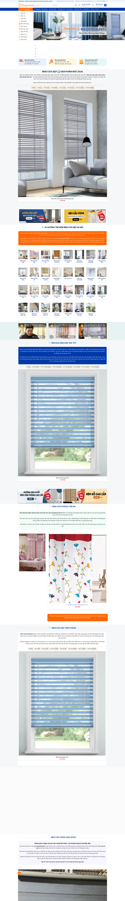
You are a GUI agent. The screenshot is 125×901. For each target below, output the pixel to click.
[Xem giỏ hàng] (105, 5)
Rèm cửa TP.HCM (91, 314)
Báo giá (92, 9)
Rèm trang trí (61, 9)
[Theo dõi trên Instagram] (96, 1)
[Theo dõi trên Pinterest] (100, 1)
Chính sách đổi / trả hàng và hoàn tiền (65, 1)
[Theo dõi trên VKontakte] (105, 1)
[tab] (33, 88)
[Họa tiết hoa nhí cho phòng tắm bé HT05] (77, 568)
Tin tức (97, 9)
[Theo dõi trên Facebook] (94, 1)
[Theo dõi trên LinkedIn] (103, 1)
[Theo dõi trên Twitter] (97, 1)
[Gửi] (75, 5)
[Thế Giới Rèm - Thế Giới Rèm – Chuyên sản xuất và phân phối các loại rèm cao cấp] (28, 5)
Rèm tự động (70, 9)
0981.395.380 (99, 4)
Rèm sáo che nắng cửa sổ (62, 477)
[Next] (38, 41)
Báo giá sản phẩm (86, 4)
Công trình (86, 9)
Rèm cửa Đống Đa (45, 261)
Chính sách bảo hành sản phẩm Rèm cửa (84, 1)
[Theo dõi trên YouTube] (104, 1)
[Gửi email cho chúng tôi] (98, 1)
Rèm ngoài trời (78, 9)
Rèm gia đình (44, 9)
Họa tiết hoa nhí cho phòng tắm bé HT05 (77, 604)
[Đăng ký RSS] (101, 1)
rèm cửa (64, 75)
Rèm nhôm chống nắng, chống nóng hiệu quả (62, 198)
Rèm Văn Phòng (52, 9)
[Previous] (34, 41)
